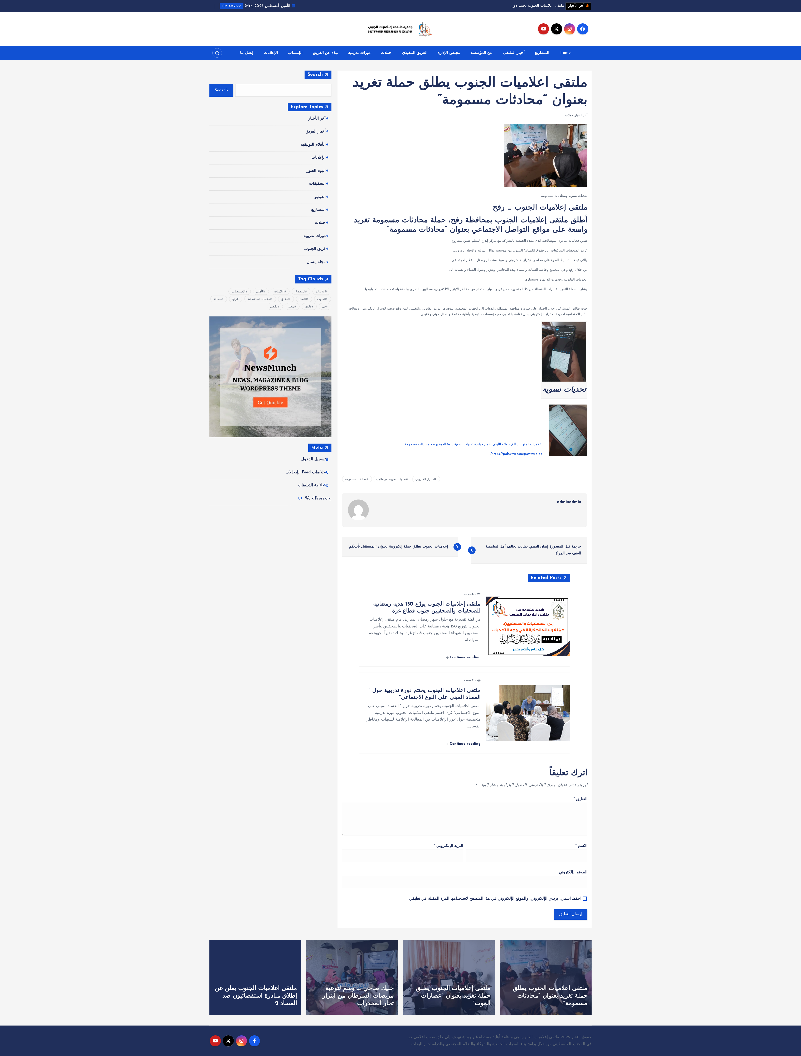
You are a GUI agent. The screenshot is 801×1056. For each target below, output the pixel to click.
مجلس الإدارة (449, 53)
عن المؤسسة (481, 53)
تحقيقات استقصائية (259, 299)
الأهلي (260, 291)
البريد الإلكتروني (448, 846)
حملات (386, 53)
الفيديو (320, 197)
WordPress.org (318, 499)
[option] (546, 977)
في (324, 306)
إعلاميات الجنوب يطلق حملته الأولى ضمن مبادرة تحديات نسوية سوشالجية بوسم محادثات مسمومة (473, 444)
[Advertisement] (464, 299)
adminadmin (569, 502)
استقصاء (300, 291)
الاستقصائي (239, 291)
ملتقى (274, 306)
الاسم (581, 846)
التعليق (580, 799)
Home (565, 53)
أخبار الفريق (316, 132)
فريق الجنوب (315, 249)
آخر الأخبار (581, 115)
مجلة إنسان (316, 262)
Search (315, 74)
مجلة (291, 306)
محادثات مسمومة (356, 479)
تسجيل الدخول (313, 459)
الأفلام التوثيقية (313, 145)
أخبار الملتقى (514, 53)
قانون (308, 306)
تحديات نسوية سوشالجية (391, 479)
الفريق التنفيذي (414, 53)
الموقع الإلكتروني (573, 872)
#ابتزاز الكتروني (425, 479)
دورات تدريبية (359, 53)
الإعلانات (271, 53)
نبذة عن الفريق (325, 53)
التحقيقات (317, 184)
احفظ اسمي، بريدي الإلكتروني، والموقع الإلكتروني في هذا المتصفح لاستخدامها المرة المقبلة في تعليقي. (494, 899)
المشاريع (542, 53)
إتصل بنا (246, 53)
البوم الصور (316, 171)
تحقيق (285, 299)
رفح (234, 299)
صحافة (217, 299)
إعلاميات (321, 291)
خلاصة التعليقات (311, 485)
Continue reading (464, 657)
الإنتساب (295, 53)
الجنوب (321, 299)
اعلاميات (279, 291)
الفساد (303, 299)
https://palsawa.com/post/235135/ (516, 454)
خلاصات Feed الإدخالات (305, 472)
